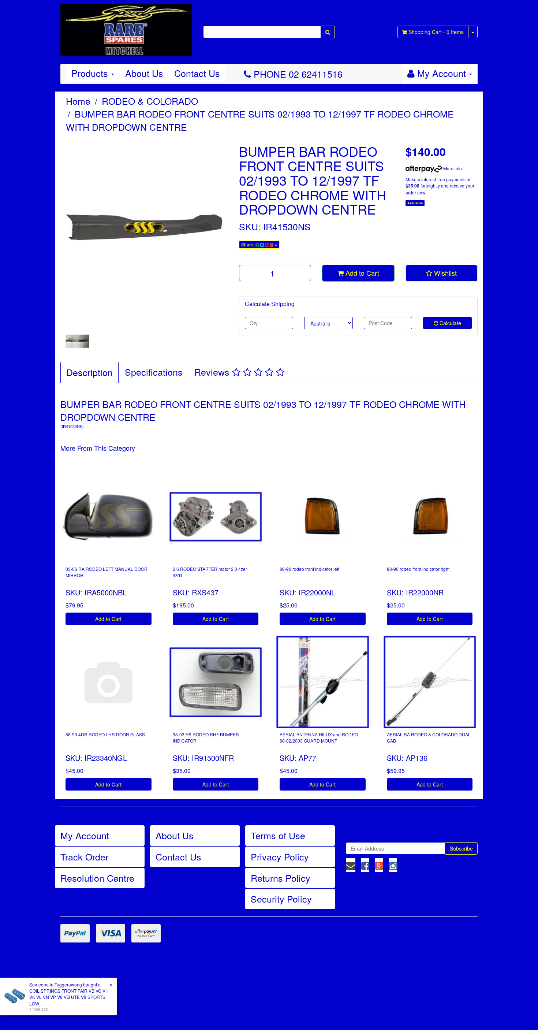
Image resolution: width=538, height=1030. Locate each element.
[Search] (328, 32)
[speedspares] (126, 26)
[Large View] (77, 341)
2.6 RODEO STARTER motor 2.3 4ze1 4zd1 (210, 572)
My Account (84, 835)
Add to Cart (361, 273)
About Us (144, 72)
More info (452, 168)
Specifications (154, 371)
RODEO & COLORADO (150, 100)
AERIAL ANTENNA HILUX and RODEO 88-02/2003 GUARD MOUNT (319, 737)
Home (78, 100)
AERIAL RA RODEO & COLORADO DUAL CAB (429, 737)
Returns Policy (280, 877)
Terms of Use (278, 835)
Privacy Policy (280, 856)
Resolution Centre (97, 877)
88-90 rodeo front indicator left (309, 569)
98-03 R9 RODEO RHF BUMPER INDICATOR (206, 737)
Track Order (84, 856)
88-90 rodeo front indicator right (418, 569)
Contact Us (197, 72)
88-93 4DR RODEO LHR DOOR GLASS (105, 734)
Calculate (449, 323)
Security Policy (281, 898)
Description (89, 372)
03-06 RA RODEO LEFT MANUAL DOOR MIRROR (106, 572)
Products (91, 72)
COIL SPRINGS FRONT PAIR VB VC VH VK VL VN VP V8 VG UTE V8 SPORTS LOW (69, 997)
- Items (436, 32)
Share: (248, 244)
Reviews (213, 371)
